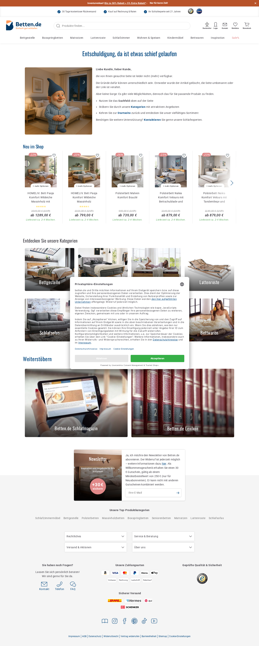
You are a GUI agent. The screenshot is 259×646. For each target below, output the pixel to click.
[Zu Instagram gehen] (115, 621)
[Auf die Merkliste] (54, 155)
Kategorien (138, 106)
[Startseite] (23, 26)
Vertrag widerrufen (130, 636)
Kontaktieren (153, 119)
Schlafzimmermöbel (47, 518)
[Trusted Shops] (191, 11)
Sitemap (163, 636)
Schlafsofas (216, 518)
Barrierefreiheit (149, 636)
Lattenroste (98, 37)
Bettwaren (197, 37)
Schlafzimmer (121, 37)
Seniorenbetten (161, 518)
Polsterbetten (90, 518)
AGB (84, 636)
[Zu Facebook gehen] (125, 621)
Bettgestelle (27, 37)
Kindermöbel (175, 37)
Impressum (74, 636)
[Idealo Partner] (199, 11)
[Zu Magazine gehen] (105, 621)
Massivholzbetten (113, 518)
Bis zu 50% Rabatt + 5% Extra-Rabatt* (125, 3)
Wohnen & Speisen (148, 37)
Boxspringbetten (52, 37)
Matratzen (76, 37)
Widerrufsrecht (111, 636)
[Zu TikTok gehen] (144, 621)
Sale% (235, 37)
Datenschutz (95, 636)
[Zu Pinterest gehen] (134, 621)
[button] (232, 183)
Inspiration (218, 37)
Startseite (124, 112)
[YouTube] (154, 621)
